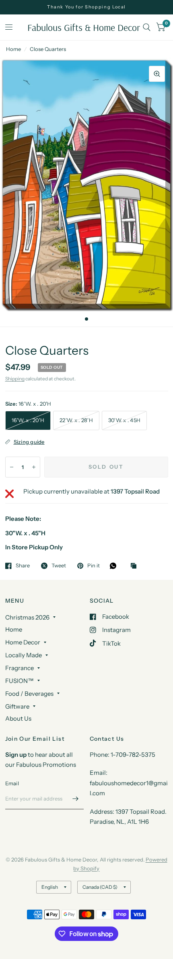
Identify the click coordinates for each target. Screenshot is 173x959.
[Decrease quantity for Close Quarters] (12, 467)
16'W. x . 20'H (28, 420)
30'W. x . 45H (124, 420)
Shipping (15, 379)
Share (23, 566)
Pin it (93, 566)
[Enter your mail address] (76, 798)
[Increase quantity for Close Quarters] (34, 467)
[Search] (146, 27)
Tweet (58, 566)
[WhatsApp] (115, 566)
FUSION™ (19, 681)
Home (13, 49)
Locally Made (23, 655)
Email (12, 783)
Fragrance (19, 668)
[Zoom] (157, 74)
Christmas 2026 (27, 617)
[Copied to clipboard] (135, 566)
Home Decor (22, 642)
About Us (18, 718)
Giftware (17, 706)
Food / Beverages (29, 693)
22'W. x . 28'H (76, 420)
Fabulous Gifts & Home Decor (83, 27)
